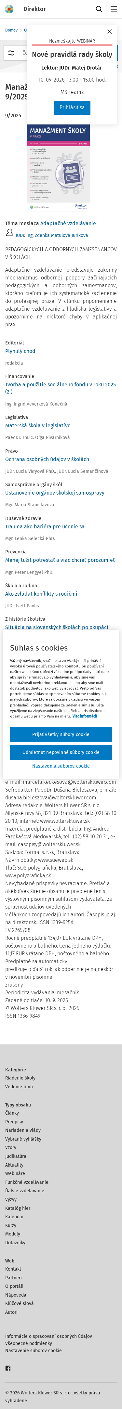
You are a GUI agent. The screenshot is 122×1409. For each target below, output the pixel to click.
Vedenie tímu (19, 1087)
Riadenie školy (20, 1078)
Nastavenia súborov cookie (61, 766)
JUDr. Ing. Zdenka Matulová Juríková (52, 235)
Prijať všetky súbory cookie (60, 734)
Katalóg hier (17, 1208)
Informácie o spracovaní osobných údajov (48, 1336)
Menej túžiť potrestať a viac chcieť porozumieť (60, 560)
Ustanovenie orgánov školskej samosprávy (54, 493)
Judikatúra (15, 1156)
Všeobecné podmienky (28, 1343)
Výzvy (11, 1199)
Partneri (13, 1278)
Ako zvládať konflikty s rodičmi (41, 594)
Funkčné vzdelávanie (26, 1182)
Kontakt (13, 1269)
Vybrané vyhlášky (23, 1139)
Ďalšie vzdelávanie (24, 1191)
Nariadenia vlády (23, 1130)
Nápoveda (15, 1295)
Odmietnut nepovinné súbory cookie (61, 752)
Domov (11, 30)
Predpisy (14, 1122)
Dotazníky (15, 1243)
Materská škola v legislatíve (38, 425)
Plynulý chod (20, 351)
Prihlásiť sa (72, 107)
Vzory (10, 1147)
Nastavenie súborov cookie (33, 1350)
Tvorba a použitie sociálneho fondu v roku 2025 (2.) (60, 388)
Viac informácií (85, 716)
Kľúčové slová (19, 1303)
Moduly (12, 1234)
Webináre (15, 1173)
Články (12, 1113)
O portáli (14, 1286)
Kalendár (14, 1217)
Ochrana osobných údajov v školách (47, 459)
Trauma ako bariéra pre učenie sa (45, 527)
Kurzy (10, 1225)
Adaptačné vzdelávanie (68, 223)
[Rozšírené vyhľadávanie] (11, 52)
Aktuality (14, 1165)
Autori (11, 1312)
